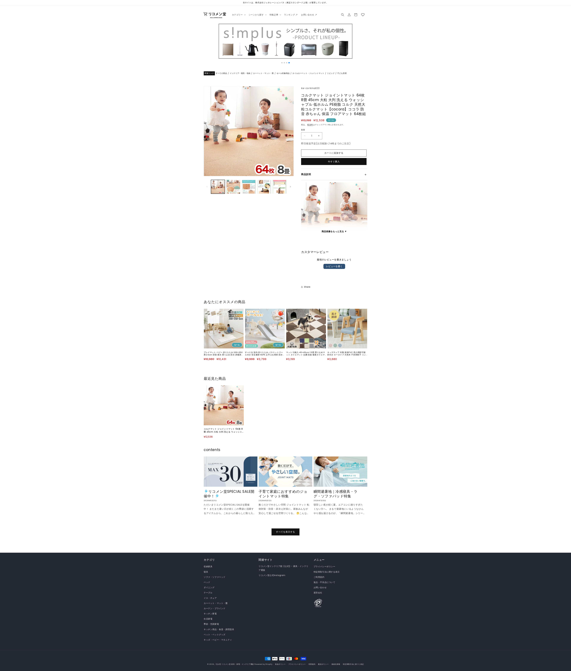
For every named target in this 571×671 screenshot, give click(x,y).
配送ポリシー (323, 664)
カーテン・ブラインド (214, 608)
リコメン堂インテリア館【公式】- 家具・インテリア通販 (283, 568)
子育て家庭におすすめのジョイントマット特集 (283, 494)
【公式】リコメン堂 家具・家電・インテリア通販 (234, 664)
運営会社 (318, 592)
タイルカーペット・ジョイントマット (308, 73)
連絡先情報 (335, 664)
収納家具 (208, 566)
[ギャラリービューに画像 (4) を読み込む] (264, 187)
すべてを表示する (285, 532)
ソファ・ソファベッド (214, 577)
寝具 (206, 571)
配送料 (310, 124)
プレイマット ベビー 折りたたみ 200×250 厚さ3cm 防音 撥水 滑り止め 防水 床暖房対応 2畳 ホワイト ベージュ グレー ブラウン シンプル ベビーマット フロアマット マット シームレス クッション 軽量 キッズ (223, 353)
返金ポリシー (280, 664)
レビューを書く (334, 266)
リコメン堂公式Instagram (272, 575)
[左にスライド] (207, 186)
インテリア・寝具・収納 (240, 73)
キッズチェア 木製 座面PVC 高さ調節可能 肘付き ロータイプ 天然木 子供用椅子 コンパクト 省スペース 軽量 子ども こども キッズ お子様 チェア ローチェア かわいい (346, 353)
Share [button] (307, 286)
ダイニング (209, 587)
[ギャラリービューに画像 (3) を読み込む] (249, 187)
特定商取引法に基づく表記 (353, 664)
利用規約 (312, 664)
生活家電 (208, 618)
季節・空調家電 (211, 624)
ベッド (207, 582)
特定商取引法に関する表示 (327, 571)
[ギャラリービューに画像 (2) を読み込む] (233, 187)
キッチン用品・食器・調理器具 (219, 629)
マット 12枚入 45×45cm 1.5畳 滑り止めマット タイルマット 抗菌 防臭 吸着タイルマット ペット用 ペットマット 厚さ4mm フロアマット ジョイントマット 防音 (306, 353)
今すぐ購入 (334, 161)
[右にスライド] (290, 186)
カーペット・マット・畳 (263, 73)
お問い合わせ (320, 587)
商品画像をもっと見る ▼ (334, 231)
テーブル (208, 592)
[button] (238, 15)
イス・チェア (210, 598)
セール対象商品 (283, 73)
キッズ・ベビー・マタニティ (218, 639)
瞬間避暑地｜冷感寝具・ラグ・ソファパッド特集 (336, 494)
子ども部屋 (342, 73)
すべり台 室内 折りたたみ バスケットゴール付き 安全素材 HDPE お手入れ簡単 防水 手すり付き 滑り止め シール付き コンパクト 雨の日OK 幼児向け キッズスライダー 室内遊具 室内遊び (264, 353)
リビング (330, 73)
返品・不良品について (324, 582)
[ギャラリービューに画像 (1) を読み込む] (218, 187)
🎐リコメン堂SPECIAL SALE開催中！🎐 (229, 494)
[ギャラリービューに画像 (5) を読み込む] (279, 187)
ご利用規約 (319, 577)
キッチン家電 (210, 613)
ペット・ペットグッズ (214, 634)
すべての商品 (221, 73)
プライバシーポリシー (324, 566)
